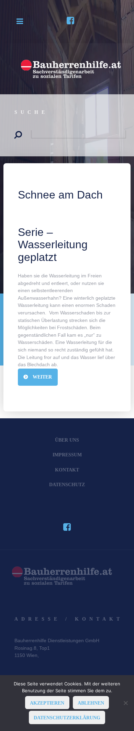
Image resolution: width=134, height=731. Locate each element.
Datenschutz (67, 484)
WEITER (41, 377)
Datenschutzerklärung (67, 717)
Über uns (67, 440)
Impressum (67, 454)
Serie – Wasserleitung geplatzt (53, 245)
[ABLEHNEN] (125, 702)
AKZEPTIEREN (47, 703)
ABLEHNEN (91, 703)
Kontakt (67, 469)
